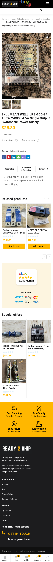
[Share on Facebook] (4, 157)
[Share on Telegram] (28, 157)
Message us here (19, 540)
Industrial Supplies (42, 19)
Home (4, 19)
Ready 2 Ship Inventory (20, 19)
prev (44, 199)
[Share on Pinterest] (9, 157)
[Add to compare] (37, 140)
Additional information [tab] (26, 169)
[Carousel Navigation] (46, 199)
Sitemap (41, 551)
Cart (17, 558)
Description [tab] (9, 169)
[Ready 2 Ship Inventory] (10, 4)
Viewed (48, 560)
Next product (49, 257)
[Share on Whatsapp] (18, 157)
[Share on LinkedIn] (13, 157)
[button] (47, 37)
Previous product (44, 257)
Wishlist (27, 558)
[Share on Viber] (23, 157)
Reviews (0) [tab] (43, 169)
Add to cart (14, 246)
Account (5, 560)
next (49, 199)
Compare (37, 558)
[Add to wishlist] (16, 140)
